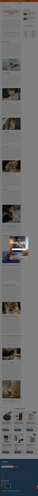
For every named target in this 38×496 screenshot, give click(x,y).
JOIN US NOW (19, 252)
